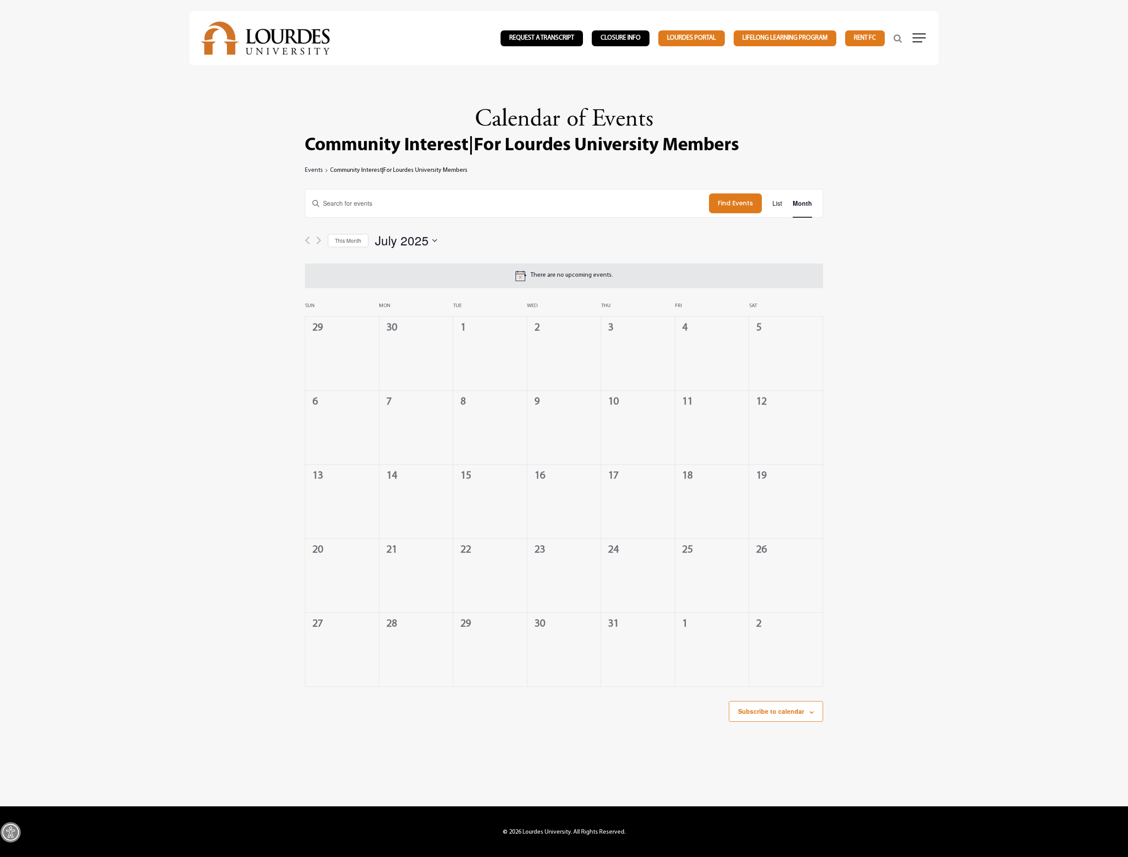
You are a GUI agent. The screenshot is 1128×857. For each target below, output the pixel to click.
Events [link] (314, 170)
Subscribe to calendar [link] (771, 711)
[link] (10, 832)
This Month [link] (348, 240)
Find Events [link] (735, 203)
